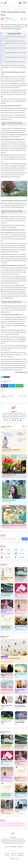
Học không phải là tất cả (21, 674)
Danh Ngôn (4, 823)
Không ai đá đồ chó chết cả (6, 674)
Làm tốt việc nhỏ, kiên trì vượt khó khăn (7, 594)
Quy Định (21, 853)
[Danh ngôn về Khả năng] (7, 715)
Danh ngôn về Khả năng (6, 721)
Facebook (5, 385)
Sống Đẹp (10, 826)
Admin (13, 412)
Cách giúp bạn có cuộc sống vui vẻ (11, 450)
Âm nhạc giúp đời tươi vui (19, 690)
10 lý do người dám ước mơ (6, 706)
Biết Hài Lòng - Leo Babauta (20, 778)
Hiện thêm (24, 426)
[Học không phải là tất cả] (21, 668)
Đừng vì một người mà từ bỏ (7, 810)
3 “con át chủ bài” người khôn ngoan (20, 721)
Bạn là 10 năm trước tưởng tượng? (10, 658)
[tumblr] (17, 420)
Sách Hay (3, 826)
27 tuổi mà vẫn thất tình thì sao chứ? (20, 578)
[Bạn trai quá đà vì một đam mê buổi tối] (21, 700)
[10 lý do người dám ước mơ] (7, 700)
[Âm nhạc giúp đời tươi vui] (21, 684)
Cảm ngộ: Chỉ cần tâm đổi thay (13, 301)
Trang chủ (3, 9)
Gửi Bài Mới (20, 855)
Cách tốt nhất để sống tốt (8, 475)
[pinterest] (15, 420)
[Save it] (21, 19)
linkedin (22, 553)
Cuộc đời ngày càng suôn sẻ (20, 810)
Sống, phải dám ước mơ (20, 610)
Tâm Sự (23, 826)
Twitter (12, 385)
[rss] (23, 420)
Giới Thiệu (14, 853)
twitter (22, 550)
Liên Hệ (7, 855)
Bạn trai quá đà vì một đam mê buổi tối (20, 706)
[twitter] (7, 420)
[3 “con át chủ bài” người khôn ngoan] (21, 715)
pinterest (8, 557)
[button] (20, 3)
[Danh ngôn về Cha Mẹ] (7, 684)
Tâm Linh (8, 9)
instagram (8, 553)
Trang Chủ (7, 853)
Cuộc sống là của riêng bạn (9, 500)
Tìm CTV (13, 855)
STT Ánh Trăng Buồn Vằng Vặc (6, 610)
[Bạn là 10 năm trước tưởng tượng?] (14, 647)
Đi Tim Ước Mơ (12, 823)
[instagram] (10, 420)
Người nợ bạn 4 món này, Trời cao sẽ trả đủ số (13, 525)
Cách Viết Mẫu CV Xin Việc (20, 594)
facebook (8, 550)
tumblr (22, 557)
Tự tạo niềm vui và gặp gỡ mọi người (6, 626)
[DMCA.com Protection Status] (5, 377)
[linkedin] (12, 420)
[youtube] (20, 420)
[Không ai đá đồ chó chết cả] (7, 668)
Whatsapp (20, 385)
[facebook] (5, 420)
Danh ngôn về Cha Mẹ (7, 689)
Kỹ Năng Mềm (21, 823)
